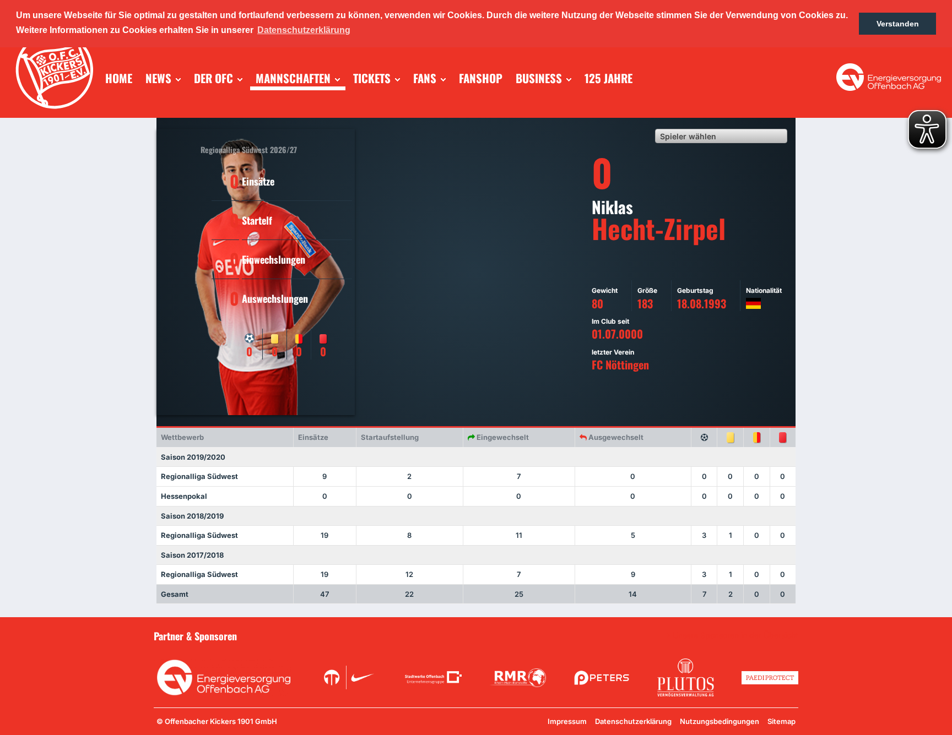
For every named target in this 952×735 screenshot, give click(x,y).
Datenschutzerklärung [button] (303, 30)
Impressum (567, 721)
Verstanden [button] (898, 23)
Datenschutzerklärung (633, 721)
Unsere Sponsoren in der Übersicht (735, 635)
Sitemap (781, 721)
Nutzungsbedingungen (719, 721)
